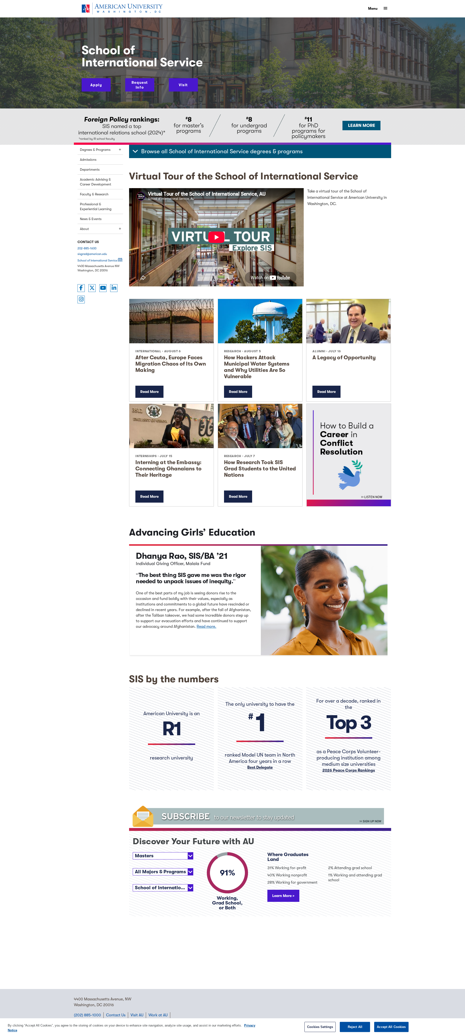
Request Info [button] (140, 85)
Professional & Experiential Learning (95, 206)
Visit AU (137, 1015)
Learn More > (283, 896)
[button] (260, 151)
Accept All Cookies (391, 1027)
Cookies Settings (320, 1027)
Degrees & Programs (95, 150)
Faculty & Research (94, 194)
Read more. (206, 626)
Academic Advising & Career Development (95, 181)
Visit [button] (183, 85)
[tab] (260, 151)
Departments (90, 169)
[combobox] (163, 855)
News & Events (90, 219)
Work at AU (158, 1015)
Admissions (88, 159)
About (84, 229)
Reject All (355, 1027)
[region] (232, 1026)
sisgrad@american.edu (92, 254)
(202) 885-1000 (87, 1015)
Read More (149, 392)
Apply (96, 85)
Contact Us (115, 1015)
